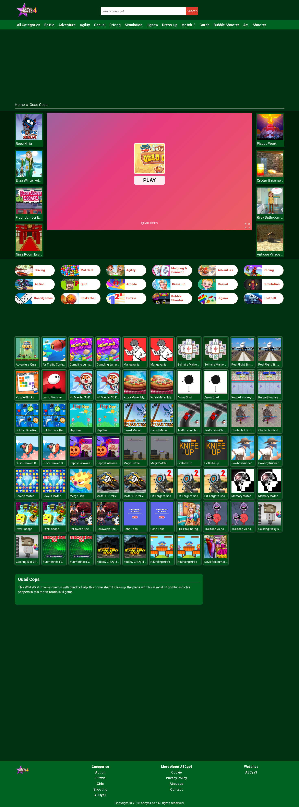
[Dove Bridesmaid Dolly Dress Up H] (215, 557)
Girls (100, 784)
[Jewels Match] (27, 491)
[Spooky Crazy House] (108, 557)
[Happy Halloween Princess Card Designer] (81, 459)
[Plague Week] (270, 139)
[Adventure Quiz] (27, 360)
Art (246, 25)
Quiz (84, 284)
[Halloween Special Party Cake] (81, 524)
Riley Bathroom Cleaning (270, 217)
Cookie (176, 772)
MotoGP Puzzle (107, 496)
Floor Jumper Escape (29, 217)
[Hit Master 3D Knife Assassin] (81, 393)
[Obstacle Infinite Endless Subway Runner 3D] (242, 426)
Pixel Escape (24, 529)
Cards (205, 25)
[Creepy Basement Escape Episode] (270, 176)
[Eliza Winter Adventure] (29, 176)
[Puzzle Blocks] (27, 393)
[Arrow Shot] (189, 393)
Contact (176, 789)
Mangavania (132, 364)
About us (176, 784)
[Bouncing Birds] (162, 557)
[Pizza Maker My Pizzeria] (135, 393)
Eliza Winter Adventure (29, 180)
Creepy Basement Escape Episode (270, 180)
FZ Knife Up (185, 463)
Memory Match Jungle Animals (251, 496)
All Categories (28, 25)
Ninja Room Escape (29, 254)
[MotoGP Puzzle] (108, 491)
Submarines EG (53, 561)
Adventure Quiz (26, 364)
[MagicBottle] (135, 459)
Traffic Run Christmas (192, 430)
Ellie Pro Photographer (192, 529)
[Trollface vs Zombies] (215, 524)
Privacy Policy (176, 778)
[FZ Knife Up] (189, 459)
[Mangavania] (135, 360)
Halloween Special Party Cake (89, 529)
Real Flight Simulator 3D (246, 364)
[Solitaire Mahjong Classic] (189, 360)
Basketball (88, 298)
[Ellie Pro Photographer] (189, 524)
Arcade (131, 284)
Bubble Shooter (226, 25)
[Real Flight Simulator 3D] (242, 360)
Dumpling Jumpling (82, 364)
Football (270, 298)
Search (192, 11)
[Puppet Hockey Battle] (242, 393)
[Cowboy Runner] (242, 459)
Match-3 (188, 25)
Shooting (100, 789)
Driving (115, 25)
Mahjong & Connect (179, 270)
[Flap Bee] (81, 426)
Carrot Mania (132, 430)
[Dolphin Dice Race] (27, 426)
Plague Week (266, 143)
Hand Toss (131, 529)
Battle (49, 25)
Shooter (259, 25)
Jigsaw (152, 25)
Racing (269, 270)
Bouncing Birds (160, 561)
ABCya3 (100, 795)
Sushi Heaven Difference (32, 463)
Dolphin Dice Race (27, 430)
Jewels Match (25, 496)
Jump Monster (52, 397)
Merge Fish (77, 496)
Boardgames (43, 298)
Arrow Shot (185, 397)
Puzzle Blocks (25, 397)
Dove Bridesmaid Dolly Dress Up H (226, 561)
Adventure (67, 25)
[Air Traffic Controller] (54, 360)
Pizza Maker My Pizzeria (139, 397)
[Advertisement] (149, 61)
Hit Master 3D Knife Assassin (89, 397)
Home (20, 104)
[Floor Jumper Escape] (29, 213)
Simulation (133, 25)
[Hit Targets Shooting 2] (162, 491)
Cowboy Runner (241, 463)
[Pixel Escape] (27, 524)
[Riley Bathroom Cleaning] (270, 213)
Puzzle (131, 298)
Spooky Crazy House (110, 561)
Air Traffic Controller (56, 364)
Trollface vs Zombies (218, 529)
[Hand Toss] (135, 524)
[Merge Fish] (81, 491)
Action (40, 284)
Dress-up (169, 25)
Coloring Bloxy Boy (270, 529)
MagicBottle (132, 463)
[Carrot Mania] (135, 426)
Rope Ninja (24, 143)
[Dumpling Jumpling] (81, 360)
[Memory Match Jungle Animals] (242, 491)
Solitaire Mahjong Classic (194, 364)
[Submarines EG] (54, 557)
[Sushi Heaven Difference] (27, 459)
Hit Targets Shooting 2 (165, 496)
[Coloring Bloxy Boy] (269, 524)
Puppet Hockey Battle (245, 397)
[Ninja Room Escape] (29, 250)
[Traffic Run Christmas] (189, 426)
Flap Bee (75, 430)
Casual (99, 25)
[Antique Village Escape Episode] (270, 250)
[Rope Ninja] (29, 139)
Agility (85, 25)
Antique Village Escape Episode (270, 254)
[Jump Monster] (54, 393)
